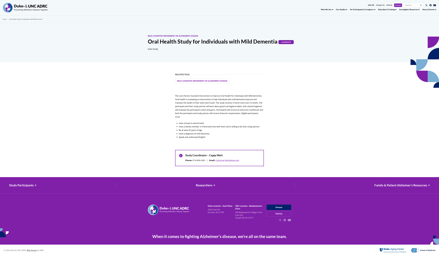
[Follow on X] (426, 5)
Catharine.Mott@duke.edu (227, 160)
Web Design (32, 250)
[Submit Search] (421, 5)
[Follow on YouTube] (434, 5)
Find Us (389, 5)
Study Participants (21, 185)
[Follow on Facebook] (430, 5)
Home (5, 19)
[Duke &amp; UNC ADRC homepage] (25, 7)
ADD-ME (371, 5)
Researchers (204, 185)
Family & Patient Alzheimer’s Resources (400, 185)
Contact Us (380, 5)
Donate (398, 5)
